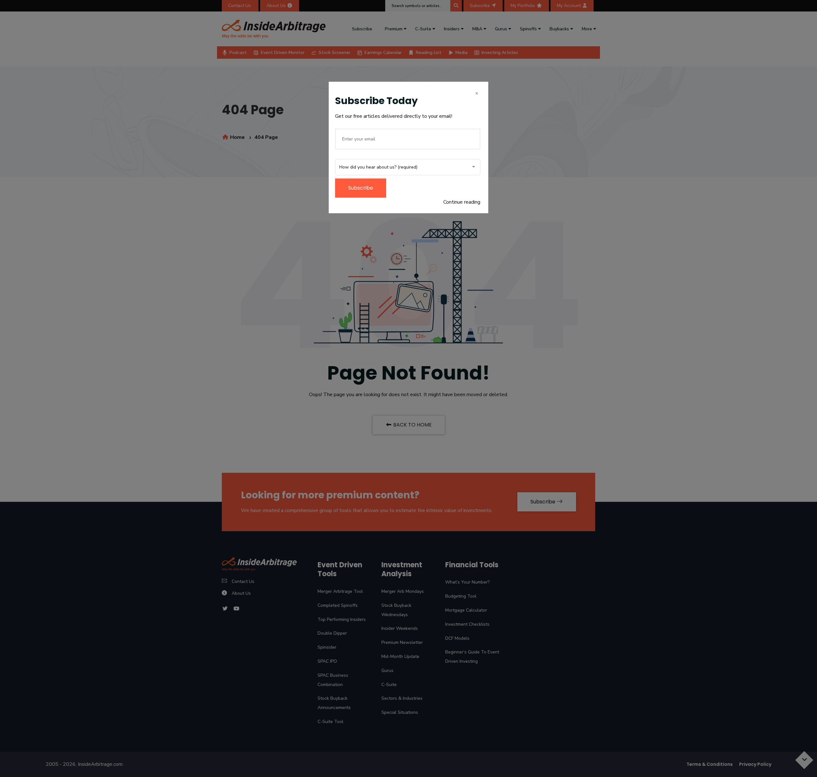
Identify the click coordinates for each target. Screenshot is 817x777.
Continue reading (461, 202)
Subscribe (360, 188)
